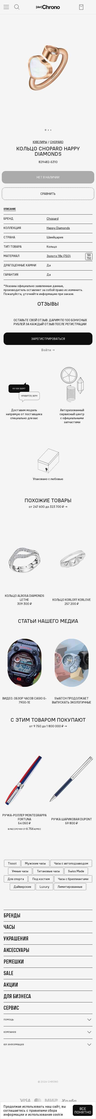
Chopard (52, 219)
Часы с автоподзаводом (71, 863)
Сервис (11, 1007)
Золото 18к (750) (59, 256)
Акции (11, 984)
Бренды (12, 915)
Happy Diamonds (58, 228)
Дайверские (22, 887)
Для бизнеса (17, 996)
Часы (9, 927)
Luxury (44, 887)
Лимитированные (70, 887)
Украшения (16, 938)
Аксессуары (16, 950)
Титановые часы (48, 871)
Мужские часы (35, 863)
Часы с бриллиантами (73, 879)
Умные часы (20, 871)
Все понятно (82, 1110)
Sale (8, 973)
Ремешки (14, 961)
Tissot (12, 863)
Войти (46, 350)
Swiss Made (76, 871)
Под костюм (41, 879)
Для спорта (16, 879)
